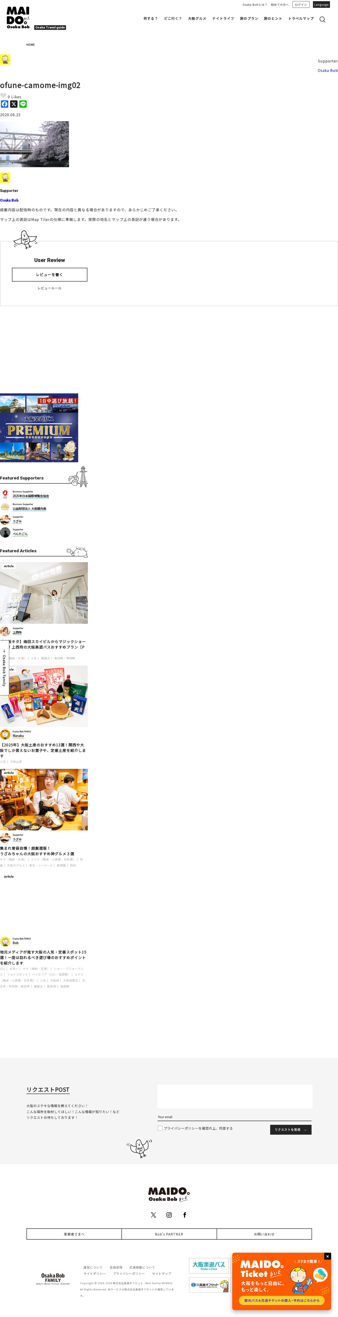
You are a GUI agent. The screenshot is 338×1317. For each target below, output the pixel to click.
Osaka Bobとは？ (255, 4)
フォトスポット (17, 974)
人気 (34, 658)
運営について (93, 1267)
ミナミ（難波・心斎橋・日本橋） (53, 859)
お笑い (14, 968)
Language (321, 4)
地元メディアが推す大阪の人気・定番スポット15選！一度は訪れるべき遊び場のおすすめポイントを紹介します (43, 957)
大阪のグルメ (16, 865)
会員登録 (116, 1267)
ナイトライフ (223, 18)
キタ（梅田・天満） (13, 658)
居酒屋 (61, 865)
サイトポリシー (94, 1273)
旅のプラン (249, 18)
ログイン (301, 4)
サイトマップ (161, 1273)
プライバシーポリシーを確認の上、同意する (198, 1128)
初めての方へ (280, 4)
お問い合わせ (264, 1234)
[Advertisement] (44, 350)
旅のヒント (273, 18)
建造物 (51, 986)
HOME (30, 44)
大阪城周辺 (70, 980)
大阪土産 (16, 761)
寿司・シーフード (41, 865)
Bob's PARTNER (169, 1234)
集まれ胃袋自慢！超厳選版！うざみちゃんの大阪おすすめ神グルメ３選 (37, 850)
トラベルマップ (301, 18)
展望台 (45, 658)
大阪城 (54, 980)
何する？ (150, 18)
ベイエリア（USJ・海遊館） (51, 974)
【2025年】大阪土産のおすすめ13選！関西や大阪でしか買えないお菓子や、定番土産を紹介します (43, 750)
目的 (73, 865)
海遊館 (64, 986)
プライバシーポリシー (129, 1273)
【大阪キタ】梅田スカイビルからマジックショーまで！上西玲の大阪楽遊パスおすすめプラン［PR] (43, 647)
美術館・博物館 (64, 658)
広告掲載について (142, 1267)
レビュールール (49, 287)
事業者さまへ (74, 1234)
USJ (3, 968)
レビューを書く (49, 274)
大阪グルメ (197, 18)
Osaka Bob (328, 70)
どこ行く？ (173, 18)
